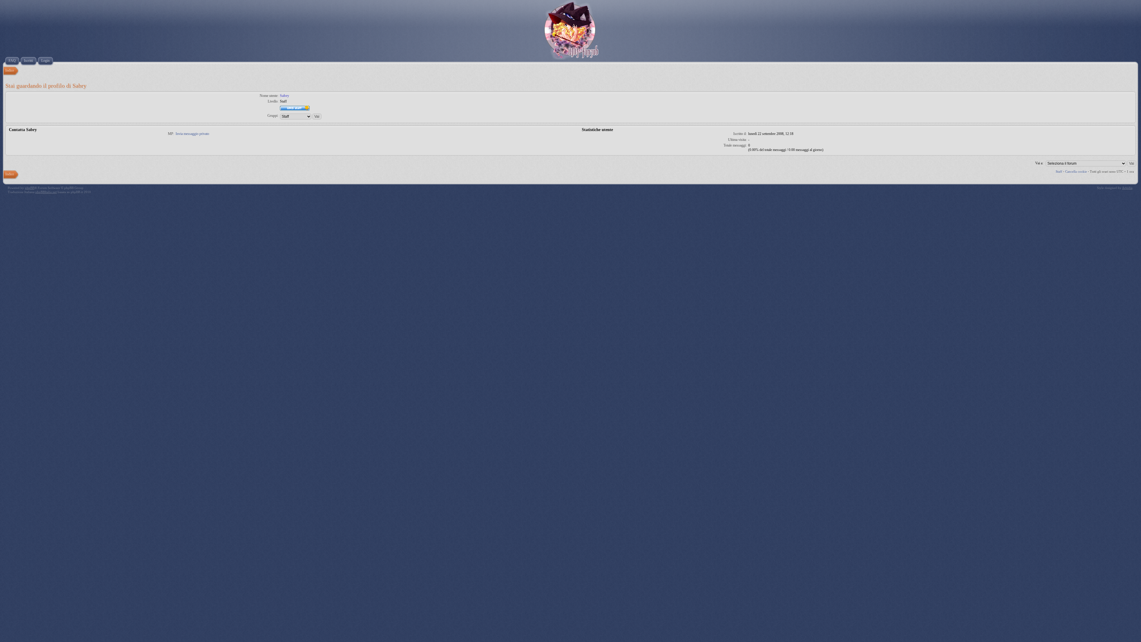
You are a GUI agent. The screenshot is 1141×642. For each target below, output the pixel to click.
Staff (1059, 171)
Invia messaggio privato (192, 134)
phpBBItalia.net (46, 192)
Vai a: (1039, 163)
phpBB (29, 188)
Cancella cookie (1076, 171)
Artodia (1127, 188)
